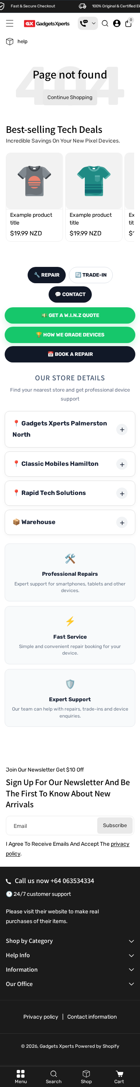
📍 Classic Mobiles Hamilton (55, 463)
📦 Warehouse (34, 522)
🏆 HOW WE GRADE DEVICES (70, 335)
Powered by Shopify (97, 1046)
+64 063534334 (72, 880)
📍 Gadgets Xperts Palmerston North (59, 429)
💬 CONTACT (70, 294)
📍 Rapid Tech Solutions (49, 492)
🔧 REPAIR (47, 275)
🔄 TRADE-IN (91, 275)
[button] (12, 23)
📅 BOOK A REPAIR (70, 354)
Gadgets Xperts (57, 1046)
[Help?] (88, 23)
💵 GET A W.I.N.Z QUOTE (70, 315)
